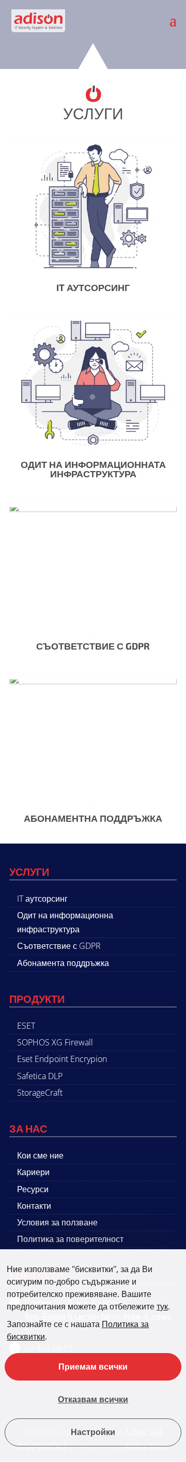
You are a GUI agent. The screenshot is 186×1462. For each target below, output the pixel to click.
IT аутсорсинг (42, 898)
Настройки (93, 1432)
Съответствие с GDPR (59, 945)
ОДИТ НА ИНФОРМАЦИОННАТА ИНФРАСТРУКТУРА (93, 469)
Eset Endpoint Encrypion (62, 1059)
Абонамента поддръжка (63, 963)
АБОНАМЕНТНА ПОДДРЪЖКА (93, 818)
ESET (26, 1025)
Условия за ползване (57, 1222)
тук (162, 1306)
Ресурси (33, 1189)
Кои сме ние (40, 1155)
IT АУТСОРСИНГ (93, 287)
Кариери (33, 1172)
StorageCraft (40, 1092)
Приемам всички (93, 1366)
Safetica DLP (40, 1076)
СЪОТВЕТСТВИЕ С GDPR (93, 646)
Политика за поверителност (70, 1239)
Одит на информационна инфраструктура (65, 922)
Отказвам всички (93, 1399)
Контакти (34, 1205)
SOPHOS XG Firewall (55, 1042)
